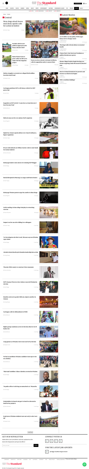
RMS (46, 459)
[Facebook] (47, 441)
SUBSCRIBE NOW (78, 3)
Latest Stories (68, 15)
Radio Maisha (40, 11)
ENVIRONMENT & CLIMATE (59, 8)
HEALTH (32, 8)
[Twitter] (52, 441)
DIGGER (81, 8)
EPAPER (76, 8)
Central (8, 14)
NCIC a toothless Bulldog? (67, 80)
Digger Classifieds (55, 451)
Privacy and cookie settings (71, 459)
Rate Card (19, 459)
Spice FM (49, 11)
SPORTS (37, 8)
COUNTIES (12, 8)
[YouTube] (61, 441)
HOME (7, 8)
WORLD (27, 8)
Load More (30, 432)
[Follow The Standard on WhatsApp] (84, 464)
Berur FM (57, 11)
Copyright (41, 459)
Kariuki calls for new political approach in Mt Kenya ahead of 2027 (19, 45)
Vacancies (25, 459)
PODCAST (71, 8)
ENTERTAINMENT (43, 8)
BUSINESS (22, 8)
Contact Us (13, 459)
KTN (67, 8)
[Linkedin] (56, 441)
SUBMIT (36, 445)
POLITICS (17, 8)
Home (4, 14)
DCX (30, 459)
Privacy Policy (52, 459)
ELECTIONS (51, 8)
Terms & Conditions (61, 459)
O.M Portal (35, 459)
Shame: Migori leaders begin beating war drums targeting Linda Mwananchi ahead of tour (73, 63)
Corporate (6, 459)
